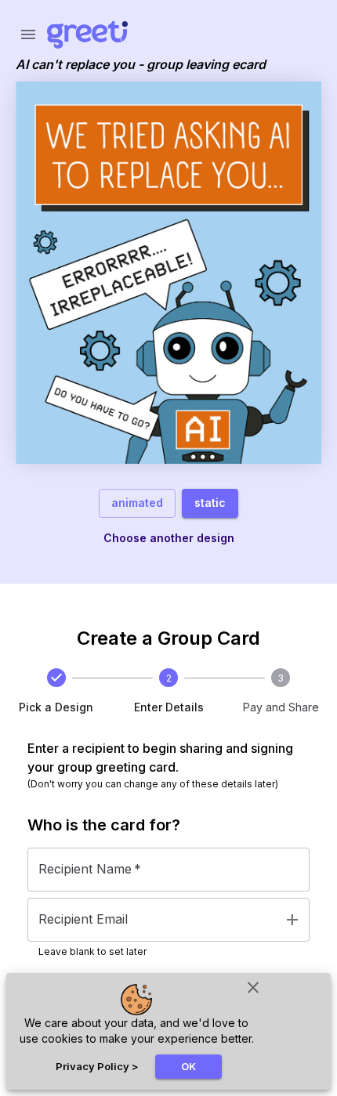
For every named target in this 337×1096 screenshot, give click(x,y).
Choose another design (168, 537)
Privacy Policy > (97, 1066)
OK (188, 1066)
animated (137, 502)
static (210, 502)
